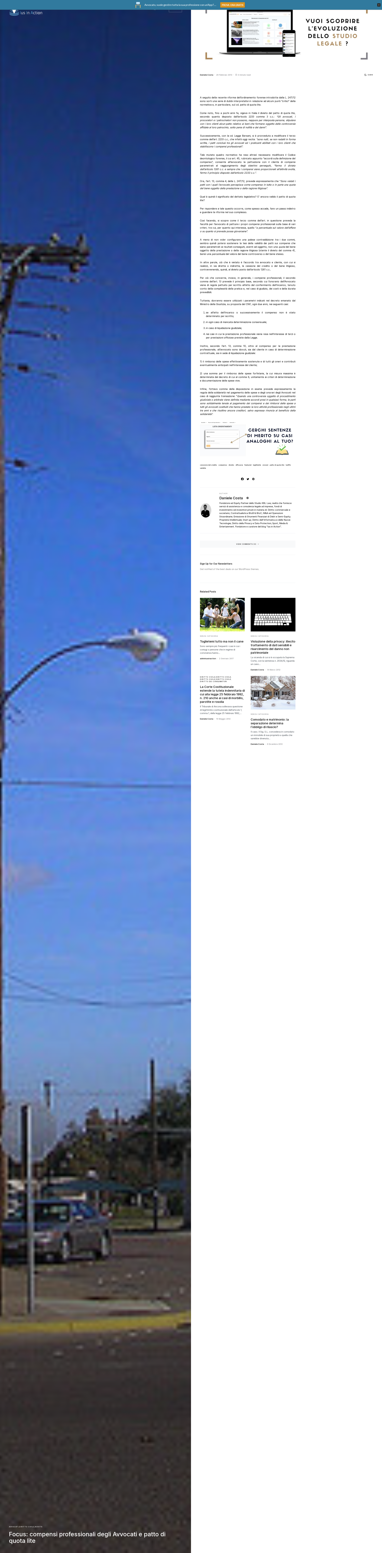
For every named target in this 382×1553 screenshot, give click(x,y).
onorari (265, 465)
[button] (368, 74)
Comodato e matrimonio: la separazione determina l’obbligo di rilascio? (270, 723)
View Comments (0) (246, 544)
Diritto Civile (26, 1527)
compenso (222, 465)
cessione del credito (208, 465)
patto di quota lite (277, 465)
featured (247, 465)
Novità (38, 1527)
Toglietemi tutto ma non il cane (222, 641)
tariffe (288, 465)
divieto (231, 465)
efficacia (239, 465)
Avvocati (14, 1527)
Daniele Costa (231, 498)
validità (203, 468)
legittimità (257, 465)
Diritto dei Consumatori (213, 681)
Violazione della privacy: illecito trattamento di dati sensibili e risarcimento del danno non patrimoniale (273, 647)
